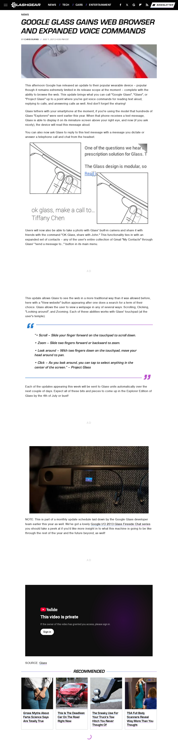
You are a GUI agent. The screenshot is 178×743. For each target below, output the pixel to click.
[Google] (134, 5)
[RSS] (147, 5)
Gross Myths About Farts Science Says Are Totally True (36, 717)
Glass (43, 663)
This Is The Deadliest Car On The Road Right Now (71, 717)
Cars (79, 4)
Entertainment (100, 4)
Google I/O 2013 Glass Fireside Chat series (120, 524)
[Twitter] (127, 5)
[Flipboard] (140, 5)
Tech (65, 4)
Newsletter (165, 4)
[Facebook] (120, 5)
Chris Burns (31, 39)
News (52, 4)
